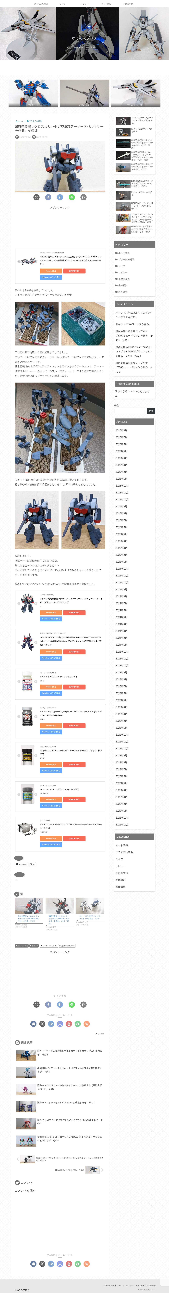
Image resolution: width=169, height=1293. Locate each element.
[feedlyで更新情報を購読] (78, 1024)
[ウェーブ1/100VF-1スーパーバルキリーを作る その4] (90, 906)
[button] (83, 197)
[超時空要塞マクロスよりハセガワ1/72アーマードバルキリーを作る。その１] (29, 906)
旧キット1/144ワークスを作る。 (133, 324)
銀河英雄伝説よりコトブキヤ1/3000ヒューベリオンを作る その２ (134, 367)
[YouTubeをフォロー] (69, 1024)
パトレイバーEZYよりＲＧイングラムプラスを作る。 (134, 315)
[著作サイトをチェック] (33, 1024)
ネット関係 (140, 1285)
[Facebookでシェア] (48, 197)
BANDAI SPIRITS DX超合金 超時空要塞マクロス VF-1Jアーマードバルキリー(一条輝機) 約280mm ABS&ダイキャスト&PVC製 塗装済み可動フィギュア (70, 641)
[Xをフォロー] (42, 1024)
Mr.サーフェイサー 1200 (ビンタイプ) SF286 (59, 789)
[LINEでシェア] (72, 197)
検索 (116, 405)
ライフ (120, 1285)
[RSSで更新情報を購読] (87, 1024)
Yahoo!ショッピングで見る (51, 277)
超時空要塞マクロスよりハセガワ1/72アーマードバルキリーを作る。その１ (28, 918)
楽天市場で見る (74, 271)
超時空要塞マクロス (68, 946)
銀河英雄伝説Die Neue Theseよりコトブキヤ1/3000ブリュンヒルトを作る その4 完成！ (134, 351)
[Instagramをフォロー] (60, 1024)
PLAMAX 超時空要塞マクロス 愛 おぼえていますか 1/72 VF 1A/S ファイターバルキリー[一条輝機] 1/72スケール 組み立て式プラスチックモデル (71, 260)
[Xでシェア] (36, 197)
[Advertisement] (60, 227)
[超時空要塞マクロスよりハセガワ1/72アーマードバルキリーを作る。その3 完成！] (60, 906)
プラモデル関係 (23, 946)
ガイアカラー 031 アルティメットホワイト (59, 677)
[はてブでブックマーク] (60, 197)
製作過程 (35, 946)
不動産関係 (151, 1285)
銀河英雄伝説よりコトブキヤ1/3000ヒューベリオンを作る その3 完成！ (134, 335)
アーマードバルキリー (50, 946)
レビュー (129, 1285)
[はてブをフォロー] (51, 1024)
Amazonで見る (51, 271)
